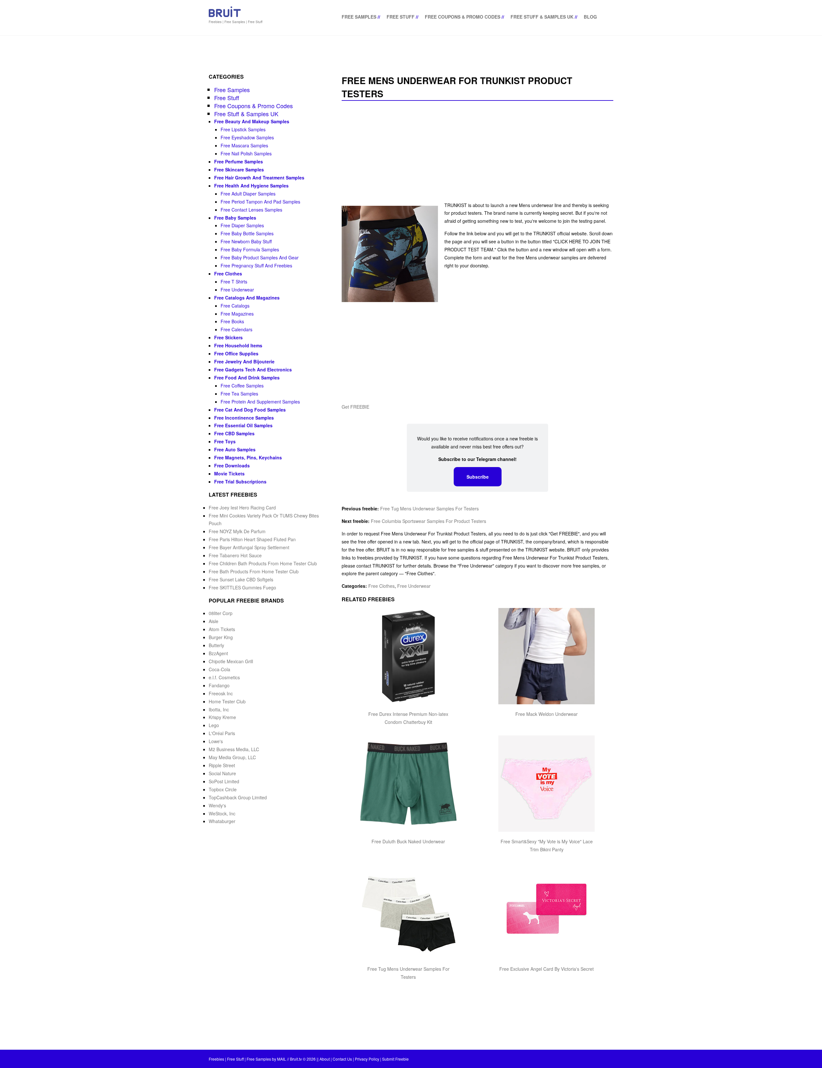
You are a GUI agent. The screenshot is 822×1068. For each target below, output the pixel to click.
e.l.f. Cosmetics (224, 677)
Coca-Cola (219, 669)
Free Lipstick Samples (243, 129)
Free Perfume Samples (238, 161)
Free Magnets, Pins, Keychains (248, 457)
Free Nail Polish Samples (246, 153)
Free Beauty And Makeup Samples (251, 121)
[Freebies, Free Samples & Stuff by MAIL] (225, 15)
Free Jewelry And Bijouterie (244, 361)
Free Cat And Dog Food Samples (250, 409)
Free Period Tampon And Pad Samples (260, 201)
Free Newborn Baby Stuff (246, 241)
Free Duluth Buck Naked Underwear (408, 841)
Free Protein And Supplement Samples (260, 401)
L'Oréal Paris (222, 733)
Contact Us (342, 1059)
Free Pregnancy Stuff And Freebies (256, 265)
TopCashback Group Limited (238, 797)
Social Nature (222, 773)
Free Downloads (232, 465)
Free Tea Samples (239, 393)
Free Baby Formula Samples (250, 249)
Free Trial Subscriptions (240, 481)
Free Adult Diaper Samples (248, 193)
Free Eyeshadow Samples (247, 137)
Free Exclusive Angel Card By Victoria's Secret (546, 969)
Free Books (232, 321)
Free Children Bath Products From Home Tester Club (263, 563)
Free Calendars (236, 329)
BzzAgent (218, 653)
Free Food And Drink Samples (247, 377)
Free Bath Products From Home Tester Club (254, 571)
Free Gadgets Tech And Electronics (253, 369)
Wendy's (217, 805)
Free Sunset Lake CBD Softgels (241, 579)
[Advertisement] (477, 152)
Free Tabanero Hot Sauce (235, 555)
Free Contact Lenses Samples (251, 209)
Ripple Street (222, 765)
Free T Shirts (234, 281)
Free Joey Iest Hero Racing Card (242, 507)
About (324, 1059)
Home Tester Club (227, 701)
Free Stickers (228, 337)
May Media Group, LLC (232, 757)
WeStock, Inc (222, 813)
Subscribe (478, 476)
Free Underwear (414, 586)
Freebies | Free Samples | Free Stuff (235, 22)
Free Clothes (381, 586)
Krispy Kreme (222, 717)
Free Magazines (237, 313)
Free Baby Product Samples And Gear (260, 257)
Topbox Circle (223, 789)
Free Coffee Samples (242, 385)
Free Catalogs (235, 305)
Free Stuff (401, 16)
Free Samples (359, 16)
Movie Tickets (229, 473)
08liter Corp (220, 613)
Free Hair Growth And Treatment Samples (259, 177)
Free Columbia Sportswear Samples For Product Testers (428, 521)
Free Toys (225, 441)
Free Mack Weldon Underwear (546, 714)
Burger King (221, 637)
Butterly (216, 645)
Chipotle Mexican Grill (231, 661)
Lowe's (216, 741)
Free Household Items (238, 345)
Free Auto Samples (235, 449)
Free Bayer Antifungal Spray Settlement (249, 547)
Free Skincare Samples (239, 169)
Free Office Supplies (236, 353)
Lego (214, 725)
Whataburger (222, 821)
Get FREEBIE (355, 407)
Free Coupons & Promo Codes (462, 16)
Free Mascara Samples (244, 145)
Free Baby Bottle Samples (247, 233)
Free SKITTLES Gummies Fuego (242, 587)
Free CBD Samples (234, 433)
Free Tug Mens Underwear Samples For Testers (429, 508)
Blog (590, 16)
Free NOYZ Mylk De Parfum (237, 531)
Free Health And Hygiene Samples (251, 185)
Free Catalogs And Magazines (247, 297)
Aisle (213, 621)
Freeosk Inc (221, 693)
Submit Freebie (395, 1059)
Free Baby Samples (235, 217)
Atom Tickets (222, 629)
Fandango (219, 685)
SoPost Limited (224, 781)
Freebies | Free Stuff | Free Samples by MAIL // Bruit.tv (255, 1059)
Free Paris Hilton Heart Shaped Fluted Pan (252, 539)
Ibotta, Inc (219, 709)
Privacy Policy (367, 1059)
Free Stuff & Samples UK (542, 16)
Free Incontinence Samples (244, 417)
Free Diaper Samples (242, 225)
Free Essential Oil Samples (243, 425)
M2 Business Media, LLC (234, 749)
